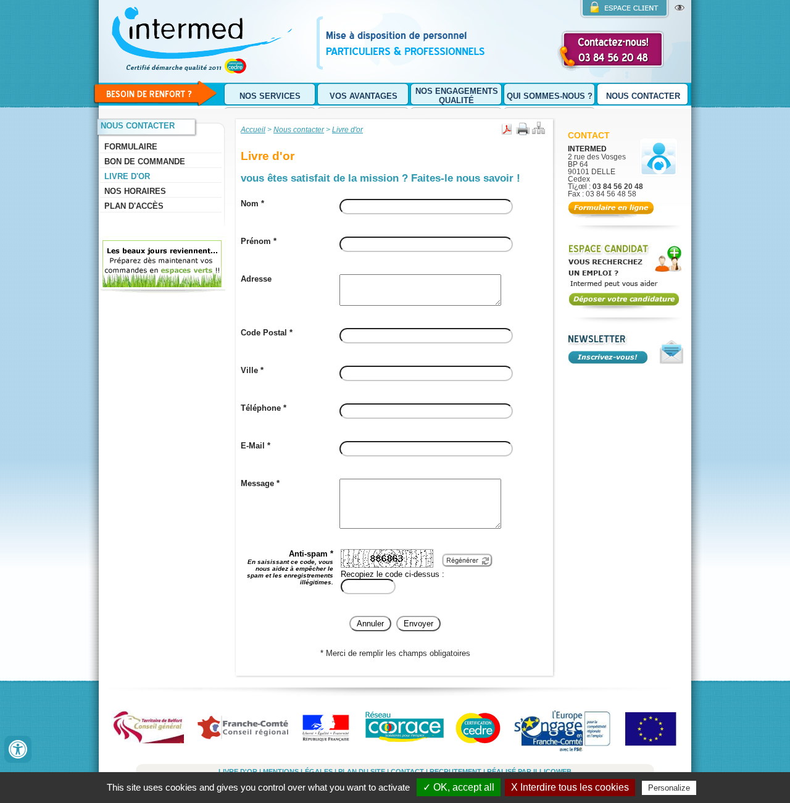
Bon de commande (144, 161)
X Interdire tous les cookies (570, 787)
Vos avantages (363, 96)
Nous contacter (643, 96)
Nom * (252, 203)
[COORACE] (404, 731)
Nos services (270, 96)
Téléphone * (263, 408)
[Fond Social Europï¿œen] (653, 731)
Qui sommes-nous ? (549, 96)
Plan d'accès (134, 206)
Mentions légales (298, 771)
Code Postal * (267, 332)
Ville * (252, 370)
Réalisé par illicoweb (529, 771)
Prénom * (258, 241)
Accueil (253, 129)
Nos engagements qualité (456, 95)
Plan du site (361, 771)
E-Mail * (255, 445)
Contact (589, 135)
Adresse (256, 279)
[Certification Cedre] (479, 731)
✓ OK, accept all (458, 787)
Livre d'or (127, 176)
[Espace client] (625, 9)
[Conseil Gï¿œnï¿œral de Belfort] (153, 731)
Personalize (669, 787)
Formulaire (130, 146)
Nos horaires (135, 191)
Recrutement (455, 771)
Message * (260, 483)
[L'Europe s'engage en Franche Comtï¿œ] (564, 731)
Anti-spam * (290, 567)
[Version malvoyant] (679, 8)
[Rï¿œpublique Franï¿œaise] (328, 731)
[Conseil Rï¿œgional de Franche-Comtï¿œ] (245, 731)
